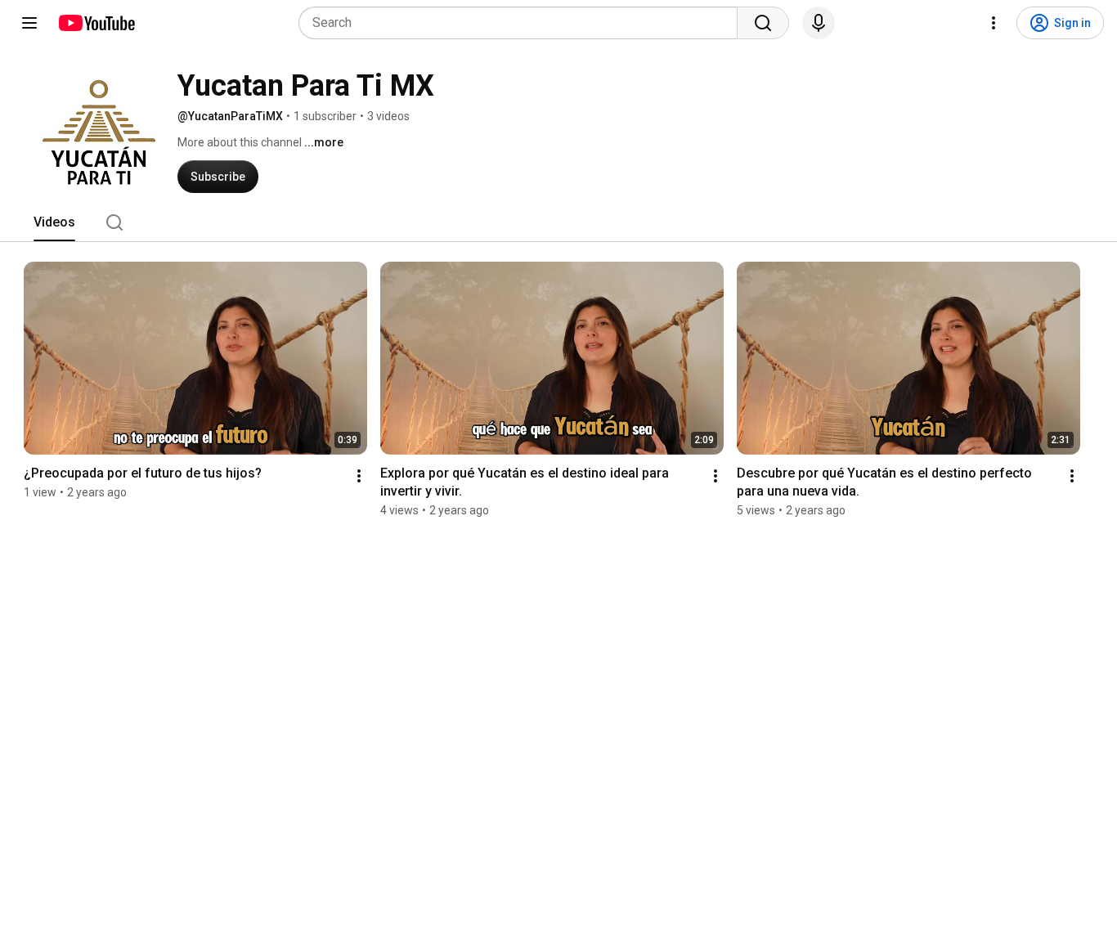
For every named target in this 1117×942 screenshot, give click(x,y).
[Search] (763, 23)
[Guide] (29, 23)
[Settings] (993, 23)
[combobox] (522, 23)
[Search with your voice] (818, 23)
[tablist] (558, 222)
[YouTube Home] (96, 23)
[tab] (54, 222)
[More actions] (359, 476)
